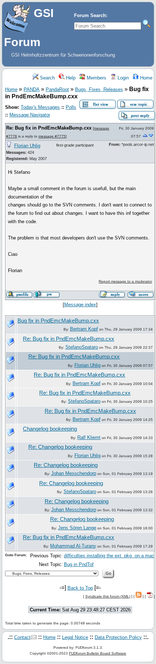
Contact (22, 637)
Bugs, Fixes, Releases (99, 89)
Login (122, 78)
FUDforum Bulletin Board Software (97, 653)
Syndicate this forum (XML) (107, 596)
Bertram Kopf (84, 329)
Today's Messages (40, 107)
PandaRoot (57, 89)
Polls (71, 107)
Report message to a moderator (125, 281)
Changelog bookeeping (50, 429)
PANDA (32, 89)
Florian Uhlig (27, 145)
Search (46, 78)
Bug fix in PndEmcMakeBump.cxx (58, 321)
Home (145, 78)
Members (95, 78)
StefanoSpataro (81, 347)
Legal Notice (75, 637)
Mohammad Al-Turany (73, 546)
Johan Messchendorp (73, 473)
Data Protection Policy (118, 637)
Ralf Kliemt (88, 437)
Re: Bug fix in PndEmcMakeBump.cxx (48, 128)
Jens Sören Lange (77, 527)
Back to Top (80, 588)
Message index (80, 304)
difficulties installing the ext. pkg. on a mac (109, 555)
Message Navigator (29, 115)
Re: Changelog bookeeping (60, 447)
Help (70, 78)
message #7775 (52, 136)
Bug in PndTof (79, 564)
